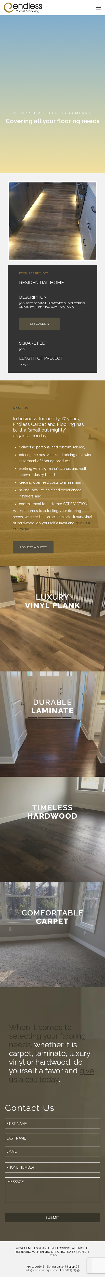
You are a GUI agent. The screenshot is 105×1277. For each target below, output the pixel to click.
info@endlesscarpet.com (42, 1270)
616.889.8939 (71, 1270)
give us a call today (51, 1075)
